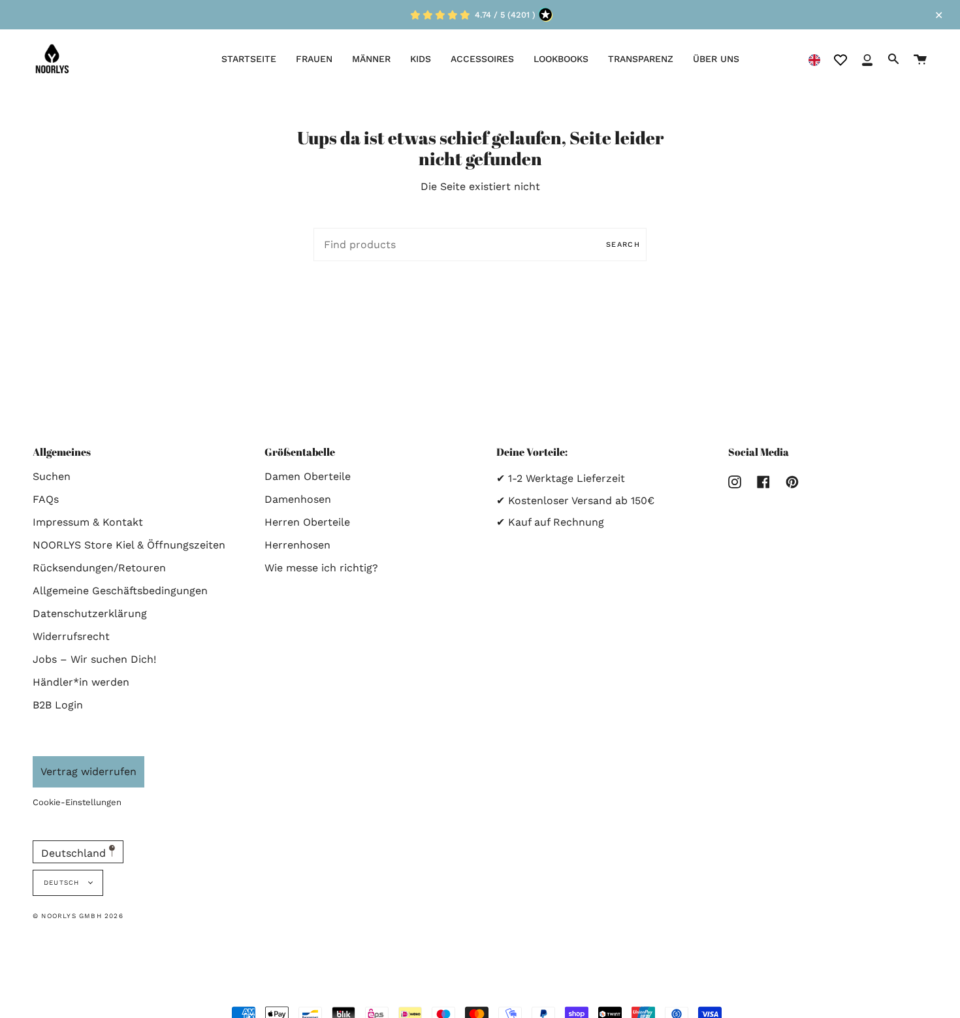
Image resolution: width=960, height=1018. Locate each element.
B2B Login (58, 705)
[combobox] (814, 59)
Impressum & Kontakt (88, 522)
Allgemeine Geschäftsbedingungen (120, 590)
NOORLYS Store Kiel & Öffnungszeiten (129, 545)
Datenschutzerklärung (90, 613)
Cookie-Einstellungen (77, 802)
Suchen (52, 476)
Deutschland (75, 853)
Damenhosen (297, 499)
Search (623, 244)
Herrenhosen (297, 545)
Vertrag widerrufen (88, 771)
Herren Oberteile (307, 522)
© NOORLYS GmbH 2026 (78, 915)
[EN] (814, 59)
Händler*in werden (81, 682)
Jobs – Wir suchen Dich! (94, 659)
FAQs (46, 499)
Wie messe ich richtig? (321, 568)
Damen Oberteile (307, 476)
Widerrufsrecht (71, 636)
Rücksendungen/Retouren (99, 568)
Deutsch (63, 882)
